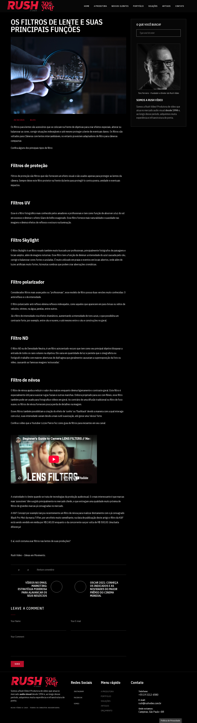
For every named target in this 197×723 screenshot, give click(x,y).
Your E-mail (76, 621)
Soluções (106, 701)
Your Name (16, 621)
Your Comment (17, 636)
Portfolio (106, 696)
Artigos (105, 705)
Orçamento (106, 710)
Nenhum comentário (45, 569)
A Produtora (107, 691)
